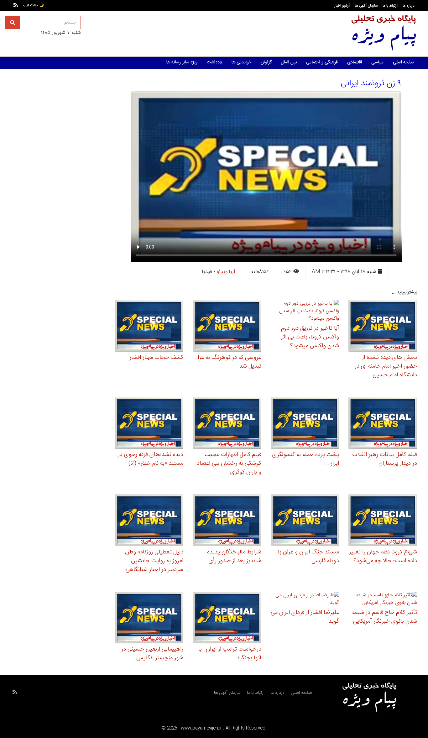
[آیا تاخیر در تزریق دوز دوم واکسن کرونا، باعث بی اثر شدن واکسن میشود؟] (305, 312)
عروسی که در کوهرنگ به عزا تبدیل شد (229, 362)
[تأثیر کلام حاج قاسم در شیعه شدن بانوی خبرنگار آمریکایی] (382, 600)
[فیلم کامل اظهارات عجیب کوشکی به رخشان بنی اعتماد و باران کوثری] (227, 424)
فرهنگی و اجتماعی (322, 62)
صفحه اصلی (403, 62)
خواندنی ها (241, 62)
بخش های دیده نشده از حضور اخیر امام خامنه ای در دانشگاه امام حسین (386, 366)
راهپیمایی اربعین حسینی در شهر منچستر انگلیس (152, 654)
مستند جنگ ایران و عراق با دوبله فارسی (308, 556)
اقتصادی (354, 62)
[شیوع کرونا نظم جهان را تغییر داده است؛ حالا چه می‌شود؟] (382, 521)
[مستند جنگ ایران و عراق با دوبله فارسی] (305, 521)
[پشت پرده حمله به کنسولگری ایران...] (305, 424)
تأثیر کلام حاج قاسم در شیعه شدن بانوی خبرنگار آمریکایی (384, 617)
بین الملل (289, 62)
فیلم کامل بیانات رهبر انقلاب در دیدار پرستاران (384, 459)
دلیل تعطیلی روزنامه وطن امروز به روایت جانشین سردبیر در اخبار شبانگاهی (154, 560)
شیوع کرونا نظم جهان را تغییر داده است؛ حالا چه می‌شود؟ (383, 556)
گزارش (266, 62)
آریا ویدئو (226, 272)
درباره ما (409, 6)
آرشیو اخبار (342, 6)
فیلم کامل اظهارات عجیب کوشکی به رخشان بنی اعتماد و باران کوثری (229, 463)
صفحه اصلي (301, 693)
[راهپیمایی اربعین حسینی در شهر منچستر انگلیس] (149, 618)
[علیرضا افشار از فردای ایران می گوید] (305, 600)
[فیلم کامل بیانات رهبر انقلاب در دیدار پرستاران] (382, 424)
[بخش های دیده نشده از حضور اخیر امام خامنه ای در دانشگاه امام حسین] (382, 326)
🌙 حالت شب (33, 5)
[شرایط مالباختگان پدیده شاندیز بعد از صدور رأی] (227, 521)
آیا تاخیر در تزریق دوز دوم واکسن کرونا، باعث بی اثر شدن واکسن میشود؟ (310, 337)
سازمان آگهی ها (366, 6)
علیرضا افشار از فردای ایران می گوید (305, 617)
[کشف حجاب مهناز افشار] (149, 326)
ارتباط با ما (390, 6)
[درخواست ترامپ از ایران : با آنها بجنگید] (227, 618)
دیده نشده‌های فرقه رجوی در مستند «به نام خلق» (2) (150, 459)
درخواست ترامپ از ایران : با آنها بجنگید (229, 654)
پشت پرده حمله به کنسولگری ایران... (305, 459)
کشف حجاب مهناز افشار (156, 357)
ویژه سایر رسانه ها (181, 62)
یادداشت (214, 62)
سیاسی (377, 62)
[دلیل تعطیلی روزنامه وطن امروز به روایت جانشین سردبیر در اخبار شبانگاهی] (149, 521)
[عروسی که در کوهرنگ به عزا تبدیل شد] (227, 326)
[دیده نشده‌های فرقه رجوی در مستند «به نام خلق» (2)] (149, 424)
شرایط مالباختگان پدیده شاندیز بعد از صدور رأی (234, 556)
